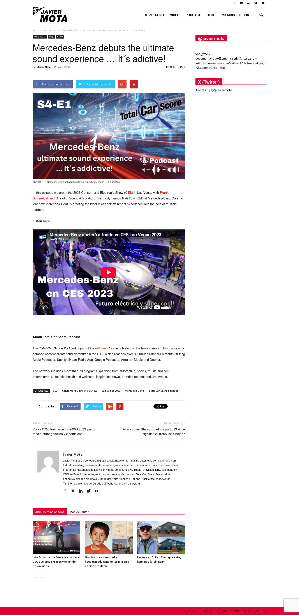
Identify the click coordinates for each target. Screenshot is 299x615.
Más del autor (79, 512)
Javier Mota (44, 67)
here (46, 221)
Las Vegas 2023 (111, 390)
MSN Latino (154, 15)
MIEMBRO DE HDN (235, 15)
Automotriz (40, 36)
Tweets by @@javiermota (213, 90)
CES (128, 192)
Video (60, 36)
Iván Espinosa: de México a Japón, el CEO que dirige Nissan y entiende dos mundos (56, 562)
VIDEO (174, 15)
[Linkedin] (248, 3)
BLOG (211, 15)
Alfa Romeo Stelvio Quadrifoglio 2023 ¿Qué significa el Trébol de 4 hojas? (154, 431)
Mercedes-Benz (134, 390)
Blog (51, 36)
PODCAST (193, 15)
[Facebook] (234, 3)
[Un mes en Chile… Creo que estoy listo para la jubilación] (161, 537)
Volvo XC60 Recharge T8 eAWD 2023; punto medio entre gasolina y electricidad (64, 431)
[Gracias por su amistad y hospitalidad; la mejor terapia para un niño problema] (109, 537)
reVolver (101, 348)
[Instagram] (241, 3)
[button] (261, 15)
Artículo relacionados (49, 512)
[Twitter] (256, 3)
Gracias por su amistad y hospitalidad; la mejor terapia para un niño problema (107, 562)
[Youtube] (263, 3)
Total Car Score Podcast (163, 390)
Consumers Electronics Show (79, 390)
